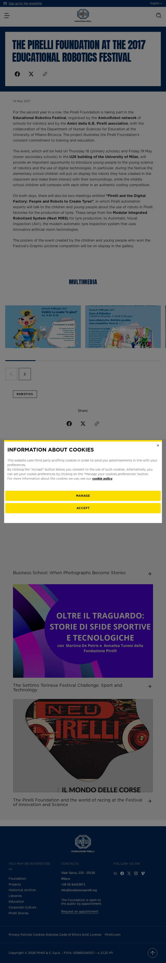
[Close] (158, 445)
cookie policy (102, 478)
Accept (83, 508)
